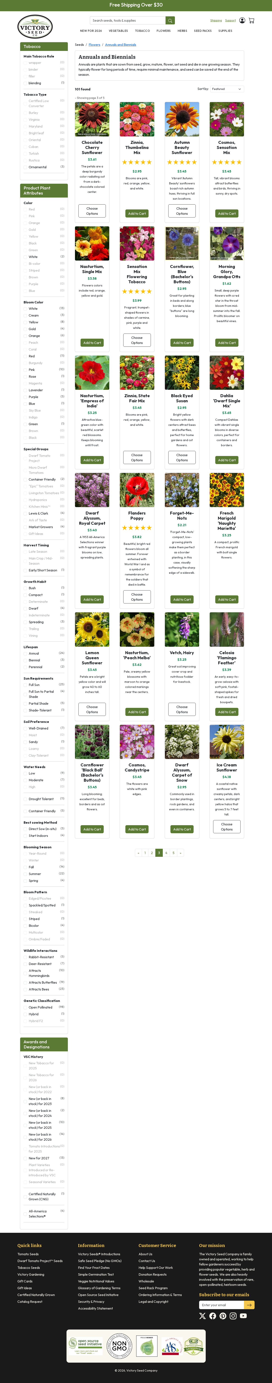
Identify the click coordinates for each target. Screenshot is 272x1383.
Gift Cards (25, 1281)
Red (46, 209)
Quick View (92, 129)
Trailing (46, 628)
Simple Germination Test (96, 1274)
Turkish (46, 153)
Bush (46, 588)
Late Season (46, 551)
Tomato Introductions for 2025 (46, 1148)
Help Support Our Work (156, 1267)
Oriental (46, 139)
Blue (46, 290)
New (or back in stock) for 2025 (46, 1125)
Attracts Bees (46, 989)
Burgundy (46, 362)
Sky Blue (46, 410)
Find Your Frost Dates (94, 1267)
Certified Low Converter (46, 103)
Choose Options (92, 211)
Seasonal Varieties (46, 1182)
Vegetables (118, 31)
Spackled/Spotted (46, 905)
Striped (46, 270)
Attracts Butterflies (46, 982)
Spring (46, 880)
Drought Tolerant (46, 799)
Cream (46, 315)
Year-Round (46, 853)
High (46, 786)
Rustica (46, 160)
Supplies (225, 31)
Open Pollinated (46, 1007)
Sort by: (203, 89)
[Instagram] (233, 1316)
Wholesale (146, 1281)
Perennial (46, 667)
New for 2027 (46, 1158)
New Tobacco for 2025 (46, 1065)
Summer (46, 873)
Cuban (46, 146)
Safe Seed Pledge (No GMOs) (100, 1261)
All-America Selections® (46, 1213)
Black (46, 243)
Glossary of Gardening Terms (99, 1288)
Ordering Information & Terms (160, 1295)
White (46, 256)
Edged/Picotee (46, 898)
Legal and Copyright (153, 1301)
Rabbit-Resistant (46, 957)
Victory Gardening (30, 1274)
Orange (46, 222)
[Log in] (242, 20)
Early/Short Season (46, 570)
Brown (46, 277)
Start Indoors (46, 835)
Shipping (216, 20)
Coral (46, 349)
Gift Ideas (46, 533)
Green (46, 250)
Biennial (46, 660)
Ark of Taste (46, 520)
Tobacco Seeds (28, 1267)
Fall (46, 867)
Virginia (46, 119)
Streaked (46, 912)
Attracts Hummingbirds (46, 973)
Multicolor (46, 932)
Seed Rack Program (153, 1288)
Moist (46, 735)
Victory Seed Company (141, 1370)
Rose (46, 376)
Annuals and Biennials (120, 44)
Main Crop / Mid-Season (46, 560)
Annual (46, 653)
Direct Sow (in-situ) (46, 828)
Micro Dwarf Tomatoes (46, 470)
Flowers (164, 31)
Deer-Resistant (46, 963)
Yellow (46, 236)
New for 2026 (91, 31)
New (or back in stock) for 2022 (46, 1089)
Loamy (46, 748)
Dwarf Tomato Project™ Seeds (40, 1261)
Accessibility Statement (95, 1308)
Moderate (46, 780)
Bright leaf (46, 133)
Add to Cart (137, 213)
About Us (145, 1254)
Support (230, 20)
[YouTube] (243, 1316)
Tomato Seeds (28, 1254)
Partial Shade (46, 703)
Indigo (46, 417)
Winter (46, 860)
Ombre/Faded (46, 939)
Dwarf (46, 608)
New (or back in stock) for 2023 (46, 1101)
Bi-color (46, 263)
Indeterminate (46, 615)
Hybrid (46, 1014)
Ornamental (46, 167)
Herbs (182, 31)
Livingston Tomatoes (46, 493)
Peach (46, 342)
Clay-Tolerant (46, 755)
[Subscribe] (249, 1305)
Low (46, 773)
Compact (46, 594)
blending (46, 83)
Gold (46, 229)
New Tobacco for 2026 (46, 1077)
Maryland (46, 126)
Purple (46, 284)
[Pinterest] (223, 1316)
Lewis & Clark (46, 513)
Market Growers (46, 527)
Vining (46, 635)
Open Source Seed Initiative (98, 1295)
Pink (46, 216)
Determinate (46, 601)
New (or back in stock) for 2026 (46, 1137)
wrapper (46, 62)
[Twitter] (202, 1316)
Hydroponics (46, 499)
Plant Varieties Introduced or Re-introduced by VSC (46, 1170)
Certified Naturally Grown (36, 1295)
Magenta (46, 383)
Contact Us (147, 1261)
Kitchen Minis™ (46, 506)
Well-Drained (46, 728)
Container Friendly (46, 479)
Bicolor (46, 925)
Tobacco (142, 31)
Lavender (46, 390)
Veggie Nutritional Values (96, 1281)
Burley (46, 112)
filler (46, 76)
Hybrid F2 (46, 1020)
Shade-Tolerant (46, 710)
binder (46, 69)
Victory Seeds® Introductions (99, 1254)
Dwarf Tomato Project (46, 458)
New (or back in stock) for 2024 (46, 1113)
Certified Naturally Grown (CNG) (46, 1196)
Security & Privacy (91, 1301)
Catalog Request (29, 1301)
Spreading (46, 622)
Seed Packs (203, 31)
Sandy (46, 741)
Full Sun (46, 684)
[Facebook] (212, 1316)
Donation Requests (153, 1274)
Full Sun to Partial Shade (46, 694)
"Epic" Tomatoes (46, 486)
